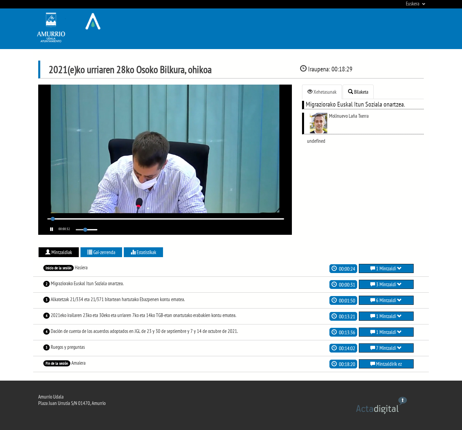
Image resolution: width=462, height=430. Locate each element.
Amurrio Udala (51, 396)
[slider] (53, 219)
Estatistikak (146, 252)
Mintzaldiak (61, 252)
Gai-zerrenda (103, 252)
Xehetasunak (325, 92)
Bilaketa (360, 92)
